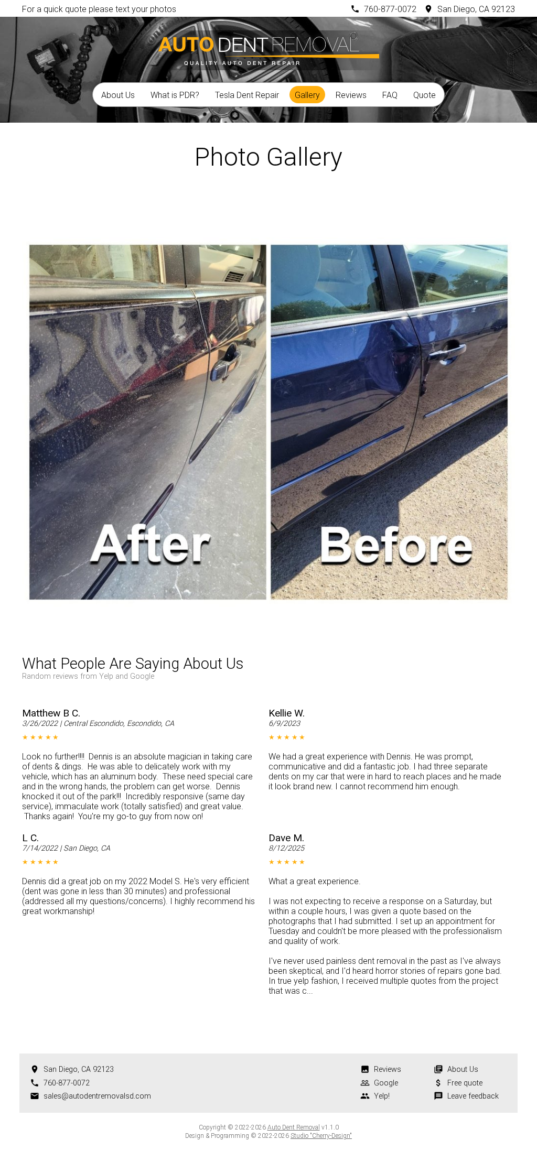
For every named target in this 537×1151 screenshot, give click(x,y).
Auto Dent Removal (293, 1127)
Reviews (351, 95)
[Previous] (240, 203)
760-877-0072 (390, 9)
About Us (118, 95)
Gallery (307, 95)
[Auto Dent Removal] (268, 49)
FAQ (390, 95)
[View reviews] (265, 667)
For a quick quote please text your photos (99, 9)
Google (386, 1083)
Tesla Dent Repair (247, 95)
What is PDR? (175, 95)
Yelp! (382, 1096)
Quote (424, 95)
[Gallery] (268, 203)
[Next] (297, 203)
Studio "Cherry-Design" (321, 1135)
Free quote (464, 1083)
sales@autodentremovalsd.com (97, 1096)
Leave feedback (473, 1096)
